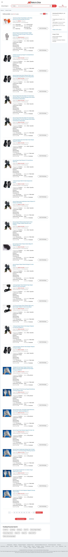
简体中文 (11, 546)
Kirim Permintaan (42, 28)
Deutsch (33, 546)
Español (28, 546)
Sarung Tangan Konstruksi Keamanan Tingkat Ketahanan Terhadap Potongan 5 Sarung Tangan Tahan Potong (23, 34)
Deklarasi (15, 544)
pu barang (12, 529)
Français (24, 546)
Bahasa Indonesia (41, 547)
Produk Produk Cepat (52, 544)
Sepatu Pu (24, 533)
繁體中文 (16, 546)
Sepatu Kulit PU (32, 533)
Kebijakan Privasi (30, 544)
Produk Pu (5, 529)
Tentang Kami (9, 544)
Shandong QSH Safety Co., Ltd (58, 13)
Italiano (42, 546)
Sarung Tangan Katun (7, 533)
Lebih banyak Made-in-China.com (41, 544)
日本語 (20, 546)
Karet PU (26, 529)
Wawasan (59, 544)
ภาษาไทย (25, 547)
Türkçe (30, 547)
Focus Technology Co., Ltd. (30, 550)
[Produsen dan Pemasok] (34, 2)
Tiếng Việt (34, 547)
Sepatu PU (17, 533)
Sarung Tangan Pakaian (35, 529)
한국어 (53, 546)
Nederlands (61, 546)
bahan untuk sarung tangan (9, 536)
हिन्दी (65, 546)
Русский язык (47, 546)
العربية (57, 546)
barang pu (19, 529)
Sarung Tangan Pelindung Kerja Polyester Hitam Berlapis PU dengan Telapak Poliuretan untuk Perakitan (22, 223)
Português (38, 546)
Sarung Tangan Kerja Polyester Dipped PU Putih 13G (23, 430)
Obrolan (32, 519)
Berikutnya (39, 512)
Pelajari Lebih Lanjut (57, 29)
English (7, 546)
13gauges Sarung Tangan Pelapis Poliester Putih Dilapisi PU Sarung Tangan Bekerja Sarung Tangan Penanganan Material (23, 368)
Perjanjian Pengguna (22, 544)
